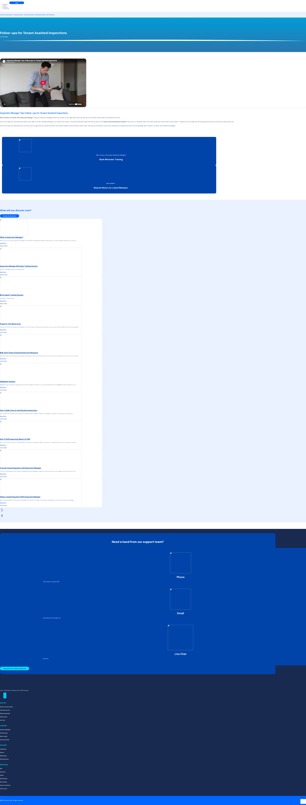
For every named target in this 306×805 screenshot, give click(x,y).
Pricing (5, 5)
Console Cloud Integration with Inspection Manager (20, 468)
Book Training (3, 782)
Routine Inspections (18, 14)
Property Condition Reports (6, 14)
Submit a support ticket (6, 706)
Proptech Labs (4, 733)
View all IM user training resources (14, 668)
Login (16, 3)
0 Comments (4, 36)
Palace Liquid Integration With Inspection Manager (20, 497)
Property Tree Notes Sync (10, 324)
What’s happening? (5, 713)
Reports (2, 752)
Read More (3, 243)
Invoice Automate (4, 739)
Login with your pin (5, 710)
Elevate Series (3, 778)
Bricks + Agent (3, 736)
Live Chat (2, 720)
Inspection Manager (5, 729)
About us (5, 7)
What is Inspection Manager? (11, 237)
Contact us (6, 8)
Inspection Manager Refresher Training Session (19, 266)
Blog (1, 768)
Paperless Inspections (29, 14)
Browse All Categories (9, 216)
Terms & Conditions (5, 785)
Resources (2, 771)
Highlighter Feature (7, 381)
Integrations (3, 749)
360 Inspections (4, 759)
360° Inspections (50, 14)
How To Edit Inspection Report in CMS (15, 439)
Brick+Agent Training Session (11, 295)
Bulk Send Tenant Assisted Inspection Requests (19, 353)
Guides (2, 775)
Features (5, 4)
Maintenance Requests (40, 14)
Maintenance (3, 755)
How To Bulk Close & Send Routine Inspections (18, 410)
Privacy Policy (3, 788)
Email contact (3, 716)
